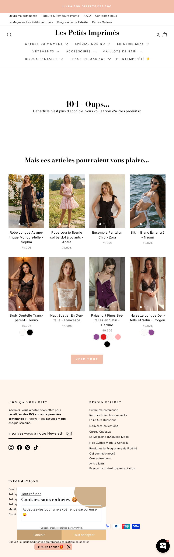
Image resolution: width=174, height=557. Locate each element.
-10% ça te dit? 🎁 (50, 547)
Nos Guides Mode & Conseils (109, 442)
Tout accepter (84, 535)
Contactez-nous (106, 15)
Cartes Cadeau (102, 22)
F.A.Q (87, 15)
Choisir (39, 535)
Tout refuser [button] (31, 494)
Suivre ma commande (22, 15)
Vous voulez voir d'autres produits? (113, 111)
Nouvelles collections (103, 426)
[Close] (68, 547)
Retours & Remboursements (60, 15)
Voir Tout (87, 359)
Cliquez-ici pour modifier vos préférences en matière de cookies (48, 541)
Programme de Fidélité (72, 22)
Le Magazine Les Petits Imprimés (30, 22)
